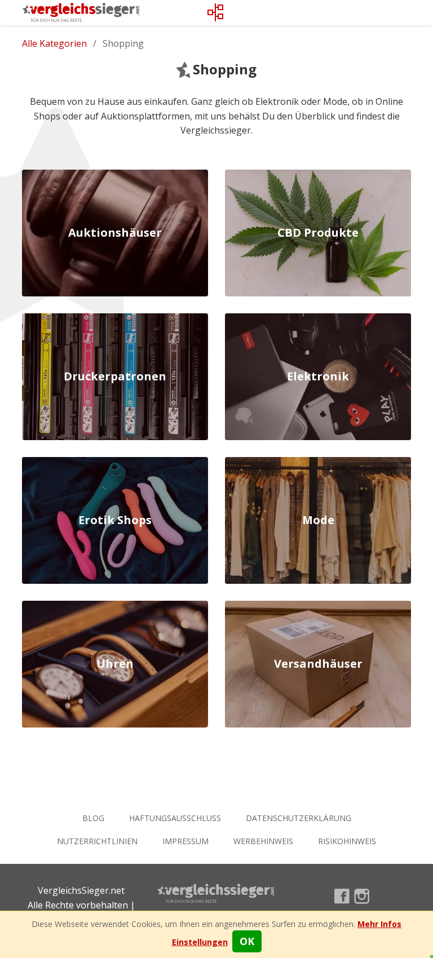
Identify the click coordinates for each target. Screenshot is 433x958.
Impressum (185, 841)
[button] (200, 942)
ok (247, 941)
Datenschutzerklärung (298, 818)
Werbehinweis (263, 841)
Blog (93, 818)
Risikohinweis (347, 841)
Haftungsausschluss (175, 818)
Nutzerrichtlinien (97, 841)
